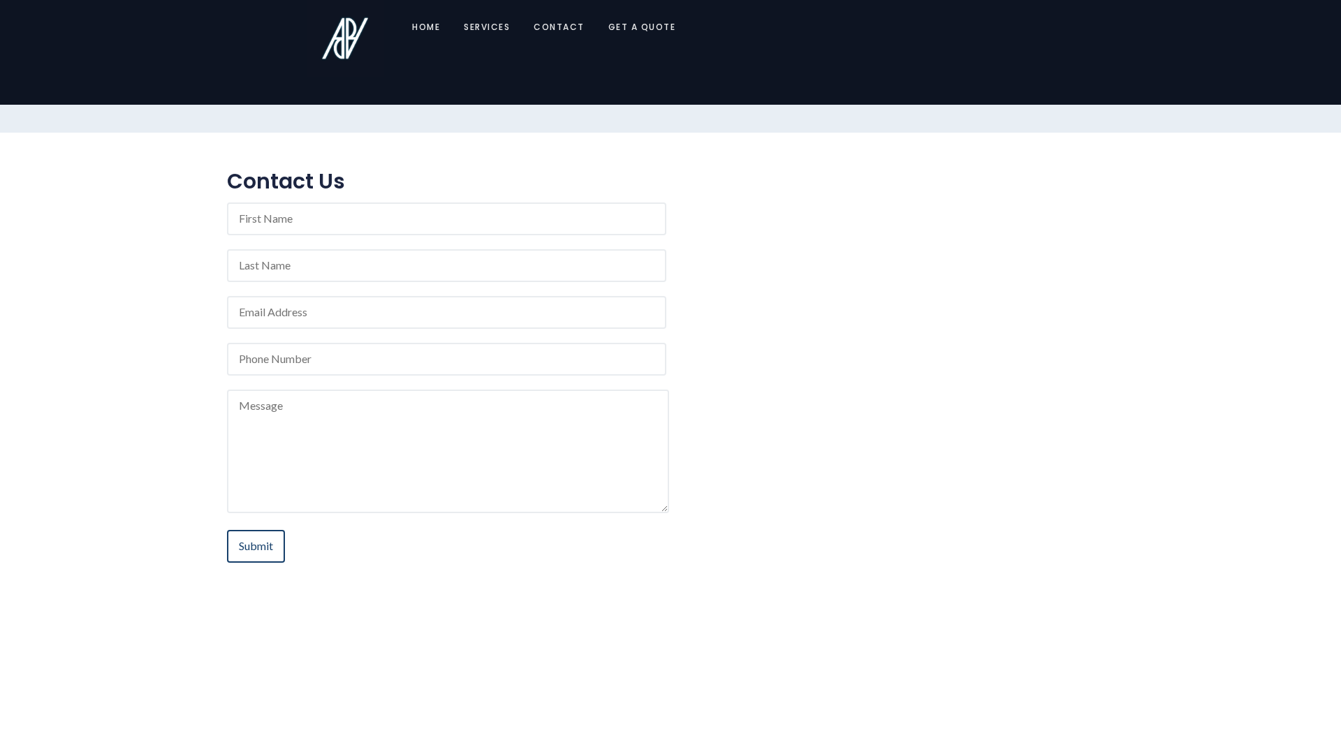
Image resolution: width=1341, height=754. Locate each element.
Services (487, 27)
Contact (559, 27)
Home (426, 27)
